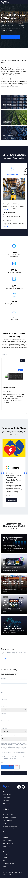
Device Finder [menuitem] (6, 803)
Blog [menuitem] (4, 860)
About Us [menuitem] (5, 855)
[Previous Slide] (2, 473)
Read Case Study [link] (12, 500)
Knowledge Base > (5, 658)
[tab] (12, 170)
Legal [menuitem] (4, 866)
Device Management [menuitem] (8, 843)
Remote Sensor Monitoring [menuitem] (10, 826)
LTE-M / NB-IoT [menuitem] (7, 795)
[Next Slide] (25, 473)
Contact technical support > (7, 661)
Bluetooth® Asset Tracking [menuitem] (9, 817)
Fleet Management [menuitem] (8, 820)
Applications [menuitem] (6, 809)
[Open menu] (25, 2)
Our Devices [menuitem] (6, 792)
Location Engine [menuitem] (7, 846)
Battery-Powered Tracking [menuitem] (9, 815)
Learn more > (6, 218)
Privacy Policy (11, 750)
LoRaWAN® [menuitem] (6, 800)
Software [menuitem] (5, 837)
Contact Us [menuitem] (5, 857)
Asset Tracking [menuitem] (6, 812)
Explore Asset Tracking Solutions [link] (10, 37)
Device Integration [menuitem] (7, 840)
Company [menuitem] (6, 852)
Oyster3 (12, 494)
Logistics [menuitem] (5, 823)
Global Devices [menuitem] (6, 797)
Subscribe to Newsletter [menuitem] (9, 863)
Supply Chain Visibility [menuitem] (8, 829)
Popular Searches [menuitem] (7, 831)
